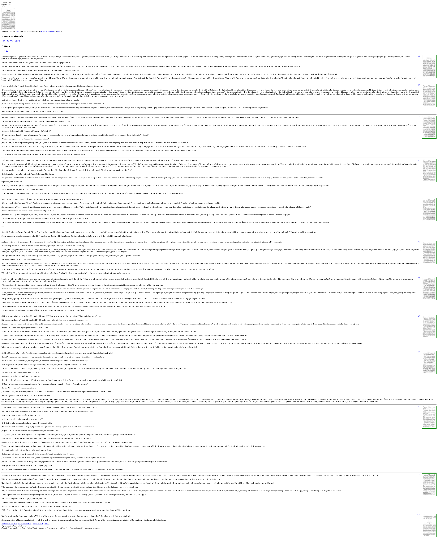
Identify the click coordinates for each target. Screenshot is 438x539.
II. (7, 51)
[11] (418, 474)
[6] (419, 242)
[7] (419, 278)
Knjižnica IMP (38, 524)
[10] (418, 406)
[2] (419, 85)
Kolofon (44, 31)
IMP (17, 31)
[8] (419, 316)
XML (59, 31)
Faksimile (51, 31)
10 (15, 41)
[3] (419, 117)
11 (17, 41)
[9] (419, 352)
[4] (419, 160)
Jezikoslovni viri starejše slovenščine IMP (16, 524)
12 (19, 41)
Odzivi (46, 524)
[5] (419, 199)
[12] (418, 515)
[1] (419, 56)
